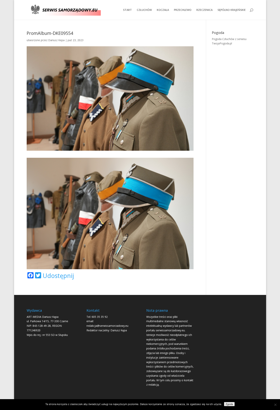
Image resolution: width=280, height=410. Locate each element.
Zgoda (229, 404)
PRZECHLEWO (182, 10)
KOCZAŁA (163, 10)
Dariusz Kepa (56, 40)
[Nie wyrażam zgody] (275, 405)
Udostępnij (58, 276)
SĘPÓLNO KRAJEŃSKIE (232, 10)
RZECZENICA (204, 10)
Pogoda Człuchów (223, 39)
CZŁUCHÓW (144, 10)
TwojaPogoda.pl (222, 43)
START (127, 10)
